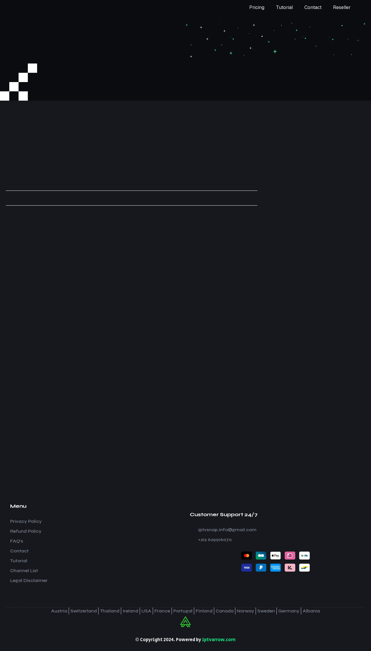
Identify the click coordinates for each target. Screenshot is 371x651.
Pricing (256, 7)
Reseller (342, 7)
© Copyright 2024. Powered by (185, 640)
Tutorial (284, 7)
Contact (312, 7)
